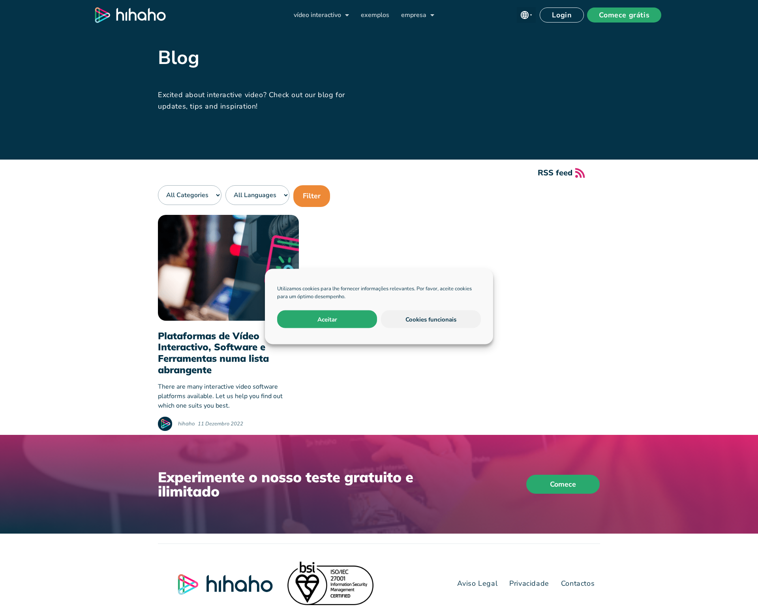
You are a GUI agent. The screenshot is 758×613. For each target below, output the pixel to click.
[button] (526, 15)
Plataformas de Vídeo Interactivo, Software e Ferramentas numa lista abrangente (213, 353)
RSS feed (555, 172)
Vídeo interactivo (317, 15)
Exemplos (375, 15)
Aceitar (327, 319)
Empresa (413, 15)
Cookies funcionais (430, 319)
